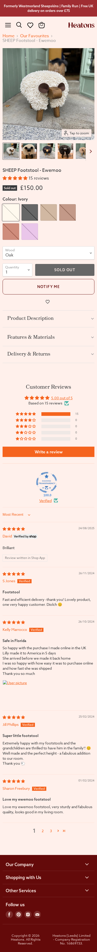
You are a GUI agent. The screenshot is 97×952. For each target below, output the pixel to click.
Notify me (48, 286)
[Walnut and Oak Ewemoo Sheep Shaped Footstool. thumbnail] (83, 151)
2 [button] (43, 830)
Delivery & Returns (28, 354)
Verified (45, 500)
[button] (30, 25)
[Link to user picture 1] (15, 692)
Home (8, 36)
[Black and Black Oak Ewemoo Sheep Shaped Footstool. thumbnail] (65, 151)
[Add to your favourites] (48, 301)
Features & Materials (31, 337)
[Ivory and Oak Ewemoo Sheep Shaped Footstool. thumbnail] (11, 151)
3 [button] (51, 830)
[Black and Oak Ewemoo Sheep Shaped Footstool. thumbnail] (47, 151)
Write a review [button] (49, 451)
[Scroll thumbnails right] (90, 151)
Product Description (30, 318)
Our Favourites (34, 36)
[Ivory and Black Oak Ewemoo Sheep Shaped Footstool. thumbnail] (29, 151)
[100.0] (46, 482)
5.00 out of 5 (62, 397)
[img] (14, 528)
